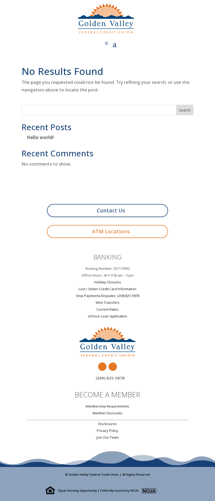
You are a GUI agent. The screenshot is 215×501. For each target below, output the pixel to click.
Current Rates (107, 309)
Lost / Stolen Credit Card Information (107, 289)
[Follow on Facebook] (102, 366)
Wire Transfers (108, 302)
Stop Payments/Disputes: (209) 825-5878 (107, 295)
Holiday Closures (107, 282)
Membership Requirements (107, 406)
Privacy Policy (107, 430)
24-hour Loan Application (107, 316)
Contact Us (111, 210)
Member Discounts (107, 413)
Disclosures (107, 423)
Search (185, 110)
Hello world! (40, 137)
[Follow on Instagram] (113, 366)
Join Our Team (107, 437)
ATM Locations (111, 231)
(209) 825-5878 (110, 378)
